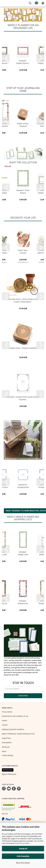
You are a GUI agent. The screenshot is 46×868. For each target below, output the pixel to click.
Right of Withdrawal (9, 774)
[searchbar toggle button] (30, 3)
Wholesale (6, 747)
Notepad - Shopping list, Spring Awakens (23, 602)
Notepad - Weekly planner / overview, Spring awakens (23, 62)
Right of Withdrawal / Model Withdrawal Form (18, 734)
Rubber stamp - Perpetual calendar (23, 124)
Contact (5, 725)
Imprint (4, 721)
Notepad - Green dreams (22, 191)
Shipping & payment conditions (13, 729)
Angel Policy (6, 738)
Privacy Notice (24, 843)
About (4, 751)
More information (23, 863)
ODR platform (7, 743)
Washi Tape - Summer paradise (23, 251)
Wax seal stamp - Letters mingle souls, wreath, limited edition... (23, 300)
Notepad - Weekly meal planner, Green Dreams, (23, 553)
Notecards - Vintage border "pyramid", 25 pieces (23, 486)
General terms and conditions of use (15, 716)
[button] (6, 58)
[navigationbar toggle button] (43, 3)
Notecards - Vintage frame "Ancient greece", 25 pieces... (23, 398)
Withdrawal (7, 770)
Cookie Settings (7, 755)
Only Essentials (23, 856)
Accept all (23, 849)
